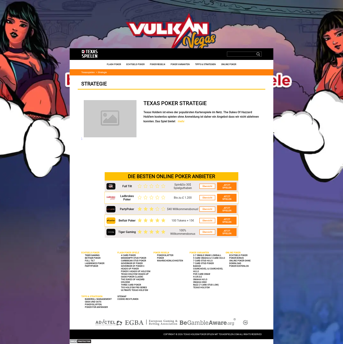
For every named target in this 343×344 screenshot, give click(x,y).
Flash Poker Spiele (128, 252)
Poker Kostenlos (239, 266)
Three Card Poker (131, 285)
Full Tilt (127, 186)
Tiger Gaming (127, 232)
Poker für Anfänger (96, 307)
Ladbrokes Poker (127, 197)
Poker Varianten (180, 64)
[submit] (258, 54)
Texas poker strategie (175, 103)
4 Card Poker (128, 255)
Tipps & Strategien (205, 64)
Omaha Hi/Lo (200, 279)
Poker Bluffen (93, 304)
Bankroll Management (98, 299)
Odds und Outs (93, 302)
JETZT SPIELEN (226, 186)
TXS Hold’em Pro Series (134, 287)
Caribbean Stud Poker (133, 260)
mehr (181, 121)
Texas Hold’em (201, 287)
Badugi (197, 266)
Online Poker (228, 64)
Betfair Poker (127, 220)
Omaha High (200, 282)
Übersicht (207, 186)
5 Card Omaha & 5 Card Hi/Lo (209, 258)
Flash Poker (114, 64)
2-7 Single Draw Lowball (207, 255)
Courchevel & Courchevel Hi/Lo (208, 270)
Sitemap (121, 296)
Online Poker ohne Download (240, 262)
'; (81, 138)
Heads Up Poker (130, 268)
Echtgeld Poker (135, 64)
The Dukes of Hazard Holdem (133, 280)
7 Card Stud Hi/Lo (203, 260)
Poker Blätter (165, 255)
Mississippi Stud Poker (133, 258)
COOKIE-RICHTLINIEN (127, 299)
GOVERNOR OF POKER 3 (132, 266)
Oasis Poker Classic (132, 277)
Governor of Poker (132, 263)
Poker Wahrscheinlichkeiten (170, 259)
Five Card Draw (201, 274)
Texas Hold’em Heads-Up (135, 274)
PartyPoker (127, 209)
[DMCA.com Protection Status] (80, 342)
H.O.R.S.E (197, 277)
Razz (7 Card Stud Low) (206, 285)
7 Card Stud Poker (203, 263)
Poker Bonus (236, 258)
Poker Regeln (157, 64)
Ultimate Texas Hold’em (134, 290)
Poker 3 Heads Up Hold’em (135, 271)
